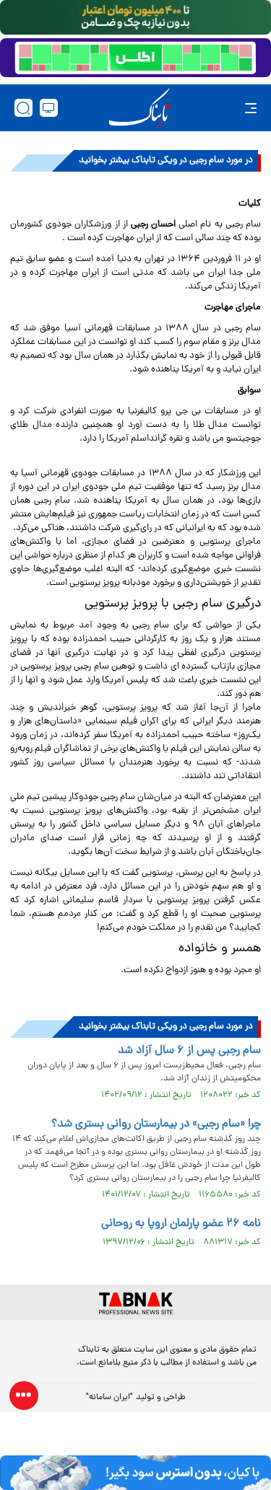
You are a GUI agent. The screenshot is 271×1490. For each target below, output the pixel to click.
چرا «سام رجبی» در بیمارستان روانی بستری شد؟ (156, 1124)
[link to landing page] (139, 108)
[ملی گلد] (135, 17)
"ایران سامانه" (109, 1397)
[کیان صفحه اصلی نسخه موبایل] (135, 1472)
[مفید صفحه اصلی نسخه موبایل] (135, 57)
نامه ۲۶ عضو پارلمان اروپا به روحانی (181, 1224)
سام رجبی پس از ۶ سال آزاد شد (189, 1050)
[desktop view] (49, 108)
